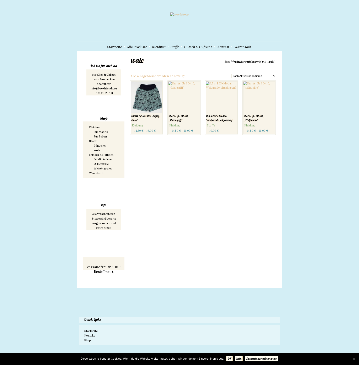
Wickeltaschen (103, 168)
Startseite (114, 47)
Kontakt (223, 47)
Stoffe (175, 47)
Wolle (97, 150)
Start (227, 61)
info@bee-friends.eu (104, 88)
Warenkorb (242, 47)
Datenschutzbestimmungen (261, 358)
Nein (238, 358)
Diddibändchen (103, 159)
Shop (87, 340)
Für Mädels (101, 132)
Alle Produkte (137, 47)
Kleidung (159, 47)
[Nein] (354, 359)
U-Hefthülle (101, 164)
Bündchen (100, 145)
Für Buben (100, 136)
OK (229, 358)
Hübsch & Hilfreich (198, 47)
